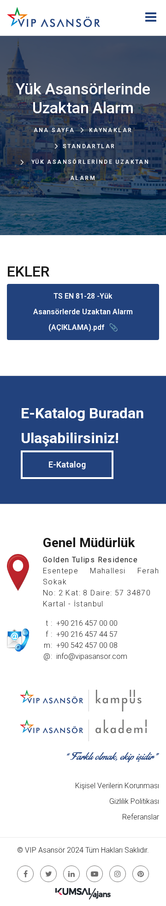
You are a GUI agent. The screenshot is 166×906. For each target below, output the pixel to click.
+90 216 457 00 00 (87, 623)
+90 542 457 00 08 (87, 645)
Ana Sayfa (54, 130)
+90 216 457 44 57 (87, 634)
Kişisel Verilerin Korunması (117, 785)
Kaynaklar (111, 130)
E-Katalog (67, 464)
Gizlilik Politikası (134, 801)
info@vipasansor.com (91, 656)
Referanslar (140, 817)
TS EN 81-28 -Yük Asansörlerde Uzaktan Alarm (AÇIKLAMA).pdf (83, 312)
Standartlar (89, 146)
